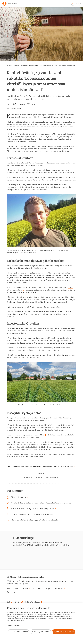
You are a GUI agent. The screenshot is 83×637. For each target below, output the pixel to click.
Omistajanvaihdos (52, 477)
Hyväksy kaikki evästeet (64, 632)
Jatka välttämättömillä (18, 632)
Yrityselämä (28, 477)
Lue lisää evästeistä (14, 625)
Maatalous (39, 477)
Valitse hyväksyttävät (40, 632)
